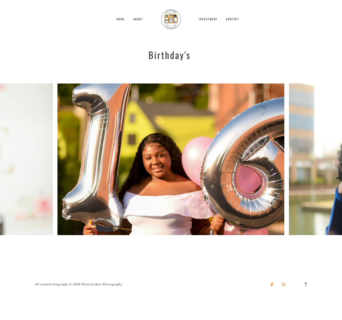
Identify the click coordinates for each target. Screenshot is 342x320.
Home (121, 19)
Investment (208, 19)
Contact (232, 19)
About (138, 19)
